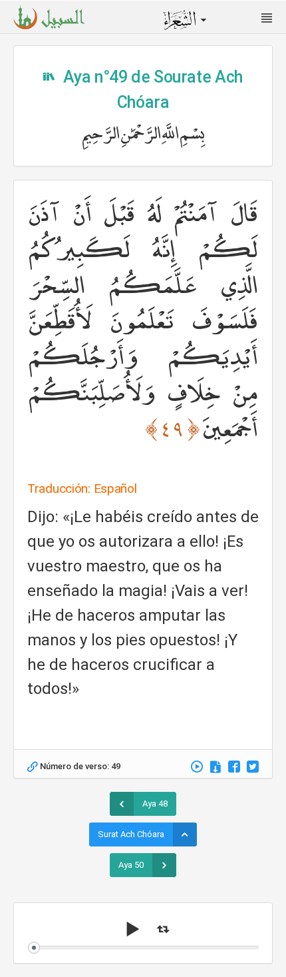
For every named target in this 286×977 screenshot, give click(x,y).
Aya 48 (155, 804)
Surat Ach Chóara (131, 834)
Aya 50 (131, 865)
